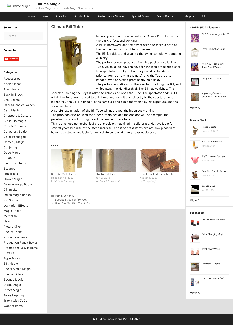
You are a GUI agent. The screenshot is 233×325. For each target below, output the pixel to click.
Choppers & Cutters (17, 115)
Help (188, 16)
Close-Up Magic (15, 121)
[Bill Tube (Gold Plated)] (71, 160)
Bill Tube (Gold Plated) (64, 174)
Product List (82, 16)
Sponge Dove (208, 185)
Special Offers (140, 16)
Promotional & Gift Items (21, 248)
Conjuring (10, 147)
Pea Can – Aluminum (212, 141)
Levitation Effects (16, 205)
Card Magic (12, 110)
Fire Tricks (11, 174)
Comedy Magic (14, 142)
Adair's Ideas (12, 84)
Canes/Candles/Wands (19, 105)
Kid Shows (11, 200)
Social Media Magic (17, 269)
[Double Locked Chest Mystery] (160, 160)
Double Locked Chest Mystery (158, 174)
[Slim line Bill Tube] (116, 160)
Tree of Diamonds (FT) (213, 278)
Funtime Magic (48, 4)
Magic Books (165, 16)
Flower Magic (13, 179)
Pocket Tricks (13, 232)
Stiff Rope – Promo (211, 263)
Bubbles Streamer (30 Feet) (71, 199)
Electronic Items (15, 163)
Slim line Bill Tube (106, 174)
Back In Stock (13, 94)
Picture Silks (12, 226)
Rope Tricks (12, 258)
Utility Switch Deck (211, 78)
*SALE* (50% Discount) (205, 27)
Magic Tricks (12, 211)
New (45, 16)
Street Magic (12, 290)
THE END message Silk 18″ (215, 34)
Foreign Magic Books (18, 184)
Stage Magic (12, 285)
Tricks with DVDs (15, 300)
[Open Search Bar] (203, 16)
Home (31, 16)
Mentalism (11, 216)
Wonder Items (13, 306)
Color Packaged (15, 137)
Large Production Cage (213, 49)
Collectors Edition (16, 131)
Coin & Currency (64, 195)
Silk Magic (11, 263)
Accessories (12, 78)
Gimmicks (10, 189)
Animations (11, 89)
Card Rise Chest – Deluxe (214, 171)
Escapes (9, 168)
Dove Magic (12, 152)
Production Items (15, 237)
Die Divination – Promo (213, 219)
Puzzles (9, 253)
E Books (9, 158)
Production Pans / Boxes (20, 242)
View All (195, 108)
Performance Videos (111, 16)
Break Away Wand (211, 249)
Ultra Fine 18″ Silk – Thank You (72, 203)
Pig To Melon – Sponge (213, 156)
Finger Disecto (209, 126)
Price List (62, 16)
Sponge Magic (13, 279)
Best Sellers (12, 100)
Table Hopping (14, 295)
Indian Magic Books (17, 195)
